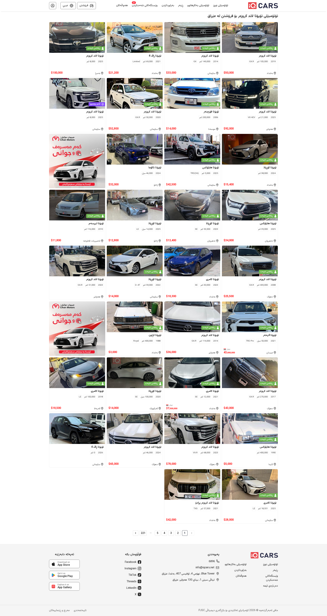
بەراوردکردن (240, 570)
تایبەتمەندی (80, 611)
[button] (52, 5)
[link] (64, 564)
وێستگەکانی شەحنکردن (271, 578)
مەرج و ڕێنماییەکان (59, 611)
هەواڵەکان (241, 576)
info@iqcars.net (205, 568)
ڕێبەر (275, 570)
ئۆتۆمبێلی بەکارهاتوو (236, 565)
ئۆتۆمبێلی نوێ (270, 565)
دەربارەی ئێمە (270, 586)
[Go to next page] (135, 533)
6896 (212, 562)
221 (143, 533)
